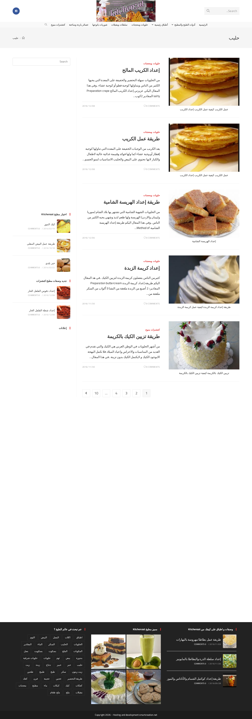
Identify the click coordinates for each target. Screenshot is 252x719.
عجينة (47, 678)
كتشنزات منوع (152, 329)
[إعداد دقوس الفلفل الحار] (63, 292)
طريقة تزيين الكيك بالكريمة (133, 336)
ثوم (58, 658)
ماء (45, 685)
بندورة (79, 658)
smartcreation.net (148, 715)
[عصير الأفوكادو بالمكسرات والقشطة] (143, 652)
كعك (25, 678)
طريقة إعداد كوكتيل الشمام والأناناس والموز (194, 678)
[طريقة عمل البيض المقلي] (63, 245)
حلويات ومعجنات (151, 63)
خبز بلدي (50, 263)
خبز (69, 665)
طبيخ (41, 671)
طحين (30, 671)
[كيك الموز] (63, 226)
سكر (63, 671)
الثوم (32, 637)
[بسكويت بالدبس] (143, 687)
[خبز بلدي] (63, 265)
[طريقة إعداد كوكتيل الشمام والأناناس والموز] (229, 680)
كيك (67, 685)
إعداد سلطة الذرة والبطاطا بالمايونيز (198, 659)
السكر (51, 644)
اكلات (67, 637)
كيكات (56, 685)
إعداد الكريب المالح (141, 70)
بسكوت (52, 651)
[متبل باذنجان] (108, 687)
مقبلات (79, 692)
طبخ (53, 671)
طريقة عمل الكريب (141, 138)
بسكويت (38, 651)
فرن (35, 678)
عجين (58, 678)
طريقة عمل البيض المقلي (41, 243)
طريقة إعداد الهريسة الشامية (132, 201)
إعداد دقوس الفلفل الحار (41, 290)
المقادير (28, 644)
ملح (67, 692)
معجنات (22, 685)
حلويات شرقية (30, 658)
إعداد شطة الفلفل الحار (42, 310)
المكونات (77, 651)
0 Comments (153, 106)
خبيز (59, 665)
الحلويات (78, 644)
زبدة (38, 665)
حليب (15, 38)
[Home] (23, 38)
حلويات (47, 658)
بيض (68, 658)
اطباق (79, 637)
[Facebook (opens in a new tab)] (16, 11)
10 (96, 393)
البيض (44, 637)
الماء (40, 644)
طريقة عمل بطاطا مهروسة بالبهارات (198, 639)
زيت (28, 665)
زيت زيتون (77, 671)
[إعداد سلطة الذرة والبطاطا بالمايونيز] (229, 661)
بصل (26, 651)
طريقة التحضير (75, 678)
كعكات (79, 685)
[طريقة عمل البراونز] (108, 652)
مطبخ (35, 685)
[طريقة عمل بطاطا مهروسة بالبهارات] (229, 641)
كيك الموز (49, 224)
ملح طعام (55, 692)
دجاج (48, 665)
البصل (56, 637)
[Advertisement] (41, 141)
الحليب (64, 644)
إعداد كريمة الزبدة (142, 268)
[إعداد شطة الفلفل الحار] (63, 312)
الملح (64, 651)
